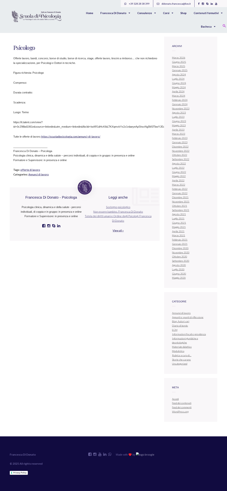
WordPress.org (180, 411)
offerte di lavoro (30, 169)
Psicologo (24, 47)
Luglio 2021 (178, 218)
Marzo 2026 (178, 57)
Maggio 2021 (179, 227)
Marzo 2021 (178, 235)
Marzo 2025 (178, 66)
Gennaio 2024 (179, 104)
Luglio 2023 (178, 116)
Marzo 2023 (178, 133)
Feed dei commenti (182, 407)
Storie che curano (181, 359)
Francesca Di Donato (113, 13)
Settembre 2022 (180, 159)
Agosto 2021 (179, 214)
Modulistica (178, 351)
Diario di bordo (180, 325)
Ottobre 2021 (179, 205)
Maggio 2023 (179, 125)
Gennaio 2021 (179, 243)
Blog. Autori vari (180, 321)
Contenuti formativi (206, 13)
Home (89, 13)
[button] (224, 26)
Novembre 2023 (180, 108)
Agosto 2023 (179, 112)
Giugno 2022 (179, 172)
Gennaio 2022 (179, 193)
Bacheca (206, 26)
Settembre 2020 (180, 260)
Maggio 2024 (179, 87)
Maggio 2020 (179, 277)
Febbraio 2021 (179, 239)
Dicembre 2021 (180, 197)
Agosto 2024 (179, 74)
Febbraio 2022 (179, 188)
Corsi (166, 13)
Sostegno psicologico (118, 207)
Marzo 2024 (178, 95)
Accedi (175, 398)
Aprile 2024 (178, 91)
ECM (174, 329)
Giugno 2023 (179, 121)
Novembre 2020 (180, 252)
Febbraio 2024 (179, 99)
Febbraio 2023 (179, 138)
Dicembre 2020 (180, 248)
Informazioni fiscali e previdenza (189, 334)
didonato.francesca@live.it (176, 3)
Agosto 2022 (179, 163)
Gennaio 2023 (179, 142)
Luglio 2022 (178, 167)
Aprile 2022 (178, 180)
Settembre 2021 (180, 210)
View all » (118, 230)
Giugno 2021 (179, 222)
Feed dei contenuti (181, 403)
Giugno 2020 (179, 273)
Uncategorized (179, 363)
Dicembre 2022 (180, 146)
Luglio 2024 (178, 78)
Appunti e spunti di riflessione (187, 317)
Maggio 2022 (179, 176)
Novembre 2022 (180, 150)
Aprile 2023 (178, 129)
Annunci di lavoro (38, 174)
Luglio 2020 (178, 269)
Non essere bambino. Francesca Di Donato (118, 211)
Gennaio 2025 (179, 70)
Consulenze (145, 13)
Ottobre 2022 (179, 154)
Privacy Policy (19, 472)
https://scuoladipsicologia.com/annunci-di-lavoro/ (70, 136)
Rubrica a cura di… (181, 355)
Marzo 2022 (178, 184)
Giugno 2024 (179, 83)
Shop (183, 13)
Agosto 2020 (179, 265)
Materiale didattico (182, 346)
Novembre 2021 (180, 201)
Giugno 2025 (179, 61)
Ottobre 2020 (179, 256)
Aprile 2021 (178, 231)
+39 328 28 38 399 (139, 3)
